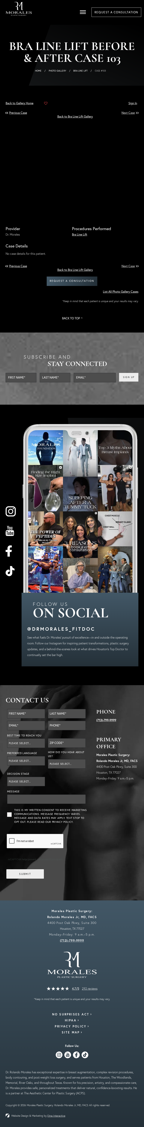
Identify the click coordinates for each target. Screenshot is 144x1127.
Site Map (71, 1032)
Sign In (132, 103)
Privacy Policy (62, 822)
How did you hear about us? (66, 754)
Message (13, 791)
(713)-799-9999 (106, 720)
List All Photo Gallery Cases (120, 291)
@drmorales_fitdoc (61, 629)
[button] (19, 113)
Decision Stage (18, 774)
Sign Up (129, 377)
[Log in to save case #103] (45, 103)
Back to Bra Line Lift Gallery (75, 116)
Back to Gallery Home (19, 103)
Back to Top (71, 318)
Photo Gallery (57, 70)
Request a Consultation (72, 281)
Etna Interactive (56, 1115)
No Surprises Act (70, 1014)
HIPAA (70, 1020)
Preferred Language (22, 753)
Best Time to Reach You (24, 735)
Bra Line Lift (80, 70)
